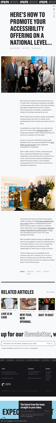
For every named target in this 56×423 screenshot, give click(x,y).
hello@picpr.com (33, 374)
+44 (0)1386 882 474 (34, 372)
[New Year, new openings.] (28, 309)
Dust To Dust (46, 315)
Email (29, 274)
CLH (51, 230)
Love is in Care (6, 315)
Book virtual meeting (34, 378)
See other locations (7, 378)
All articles (50, 292)
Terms (14, 391)
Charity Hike (9, 360)
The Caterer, (43, 228)
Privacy (19, 391)
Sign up (49, 343)
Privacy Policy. (34, 348)
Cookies (24, 391)
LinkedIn (46, 271)
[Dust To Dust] (46, 309)
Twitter (38, 271)
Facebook (30, 271)
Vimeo (47, 380)
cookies (10, 421)
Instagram (49, 372)
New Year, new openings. (33, 360)
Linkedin (48, 378)
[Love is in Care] (9, 308)
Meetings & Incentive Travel (36, 230)
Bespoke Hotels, (43, 130)
